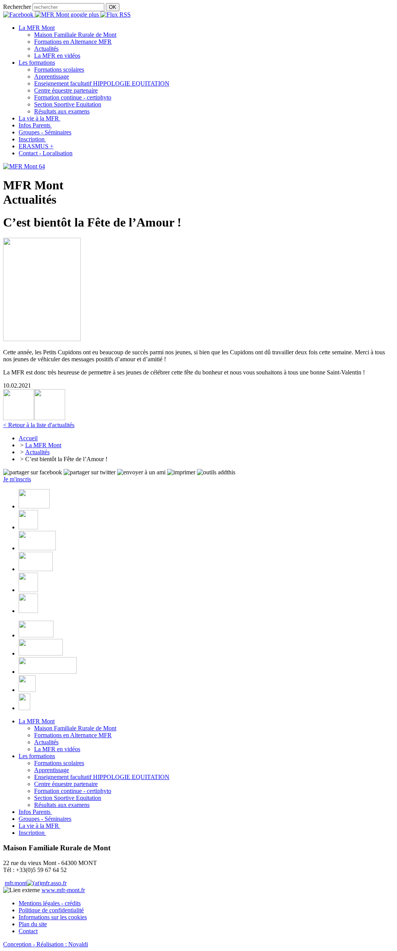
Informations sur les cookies (53, 917)
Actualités (46, 48)
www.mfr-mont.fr (63, 890)
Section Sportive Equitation (67, 104)
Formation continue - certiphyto (72, 97)
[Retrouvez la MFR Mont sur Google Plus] (67, 14)
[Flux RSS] (115, 14)
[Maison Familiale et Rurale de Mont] (24, 166)
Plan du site (33, 924)
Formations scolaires (59, 69)
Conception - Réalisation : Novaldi (45, 944)
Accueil (28, 438)
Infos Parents (35, 812)
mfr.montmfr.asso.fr (36, 883)
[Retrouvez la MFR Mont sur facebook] (19, 14)
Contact (28, 931)
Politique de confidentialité (51, 910)
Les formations (37, 756)
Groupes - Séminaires (45, 818)
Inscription (32, 832)
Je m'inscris (17, 479)
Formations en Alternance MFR (73, 41)
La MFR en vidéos (57, 55)
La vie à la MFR (39, 825)
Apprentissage (51, 76)
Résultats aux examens (62, 111)
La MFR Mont (43, 445)
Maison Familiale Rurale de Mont (75, 34)
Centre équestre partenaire (66, 90)
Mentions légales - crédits (50, 903)
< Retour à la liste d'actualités (38, 425)
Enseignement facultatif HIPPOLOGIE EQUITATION (101, 83)
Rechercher (17, 6)
